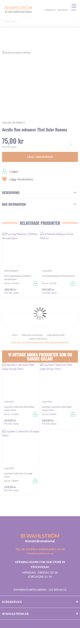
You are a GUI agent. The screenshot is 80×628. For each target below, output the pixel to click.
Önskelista (49, 5)
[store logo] (22, 9)
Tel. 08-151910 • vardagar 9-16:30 (40, 549)
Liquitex (47, 270)
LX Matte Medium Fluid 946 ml (58, 275)
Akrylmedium (38, 338)
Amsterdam (11, 270)
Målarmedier (56, 335)
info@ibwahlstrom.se (40, 553)
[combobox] (40, 21)
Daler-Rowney (13, 122)
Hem (15, 335)
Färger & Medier (32, 335)
